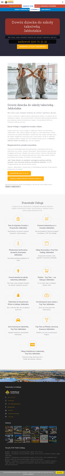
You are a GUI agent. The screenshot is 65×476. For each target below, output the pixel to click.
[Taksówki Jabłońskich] (9, 2)
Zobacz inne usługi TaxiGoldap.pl (25, 178)
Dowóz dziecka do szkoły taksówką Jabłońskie (32, 26)
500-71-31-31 (11, 397)
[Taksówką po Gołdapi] (32, 375)
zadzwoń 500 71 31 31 (32, 41)
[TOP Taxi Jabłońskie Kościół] (27, 430)
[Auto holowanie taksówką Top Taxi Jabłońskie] (18, 320)
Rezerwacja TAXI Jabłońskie (32, 47)
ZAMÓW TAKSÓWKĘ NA (32, 9)
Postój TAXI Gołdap (13, 413)
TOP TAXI (10, 416)
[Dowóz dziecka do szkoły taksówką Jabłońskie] (18, 271)
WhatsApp (11, 400)
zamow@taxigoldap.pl (14, 403)
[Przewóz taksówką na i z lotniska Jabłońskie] (46, 219)
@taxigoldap (11, 407)
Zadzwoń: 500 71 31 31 (19, 173)
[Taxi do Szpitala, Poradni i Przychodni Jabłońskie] (18, 219)
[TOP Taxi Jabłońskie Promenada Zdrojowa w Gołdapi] (44, 430)
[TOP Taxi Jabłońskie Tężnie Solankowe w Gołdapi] (9, 439)
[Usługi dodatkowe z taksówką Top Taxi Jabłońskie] (32, 344)
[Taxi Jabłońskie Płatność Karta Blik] (27, 439)
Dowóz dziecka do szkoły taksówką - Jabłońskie (31, 106)
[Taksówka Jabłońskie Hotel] (35, 430)
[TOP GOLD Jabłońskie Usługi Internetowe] (53, 439)
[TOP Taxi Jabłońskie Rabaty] (44, 439)
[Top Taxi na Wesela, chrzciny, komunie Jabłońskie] (46, 320)
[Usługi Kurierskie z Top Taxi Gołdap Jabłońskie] (46, 243)
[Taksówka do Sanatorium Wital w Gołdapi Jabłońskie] (18, 295)
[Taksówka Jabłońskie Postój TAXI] (9, 430)
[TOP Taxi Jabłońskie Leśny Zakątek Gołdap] (53, 430)
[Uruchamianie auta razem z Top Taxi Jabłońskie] (46, 295)
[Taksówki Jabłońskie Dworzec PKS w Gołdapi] (18, 430)
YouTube (10, 410)
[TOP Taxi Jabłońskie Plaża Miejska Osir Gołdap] (18, 439)
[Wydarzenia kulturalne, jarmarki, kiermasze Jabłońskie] (18, 243)
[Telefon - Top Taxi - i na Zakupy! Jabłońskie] (46, 271)
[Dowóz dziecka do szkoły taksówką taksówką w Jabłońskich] (32, 81)
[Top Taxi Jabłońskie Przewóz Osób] (35, 439)
